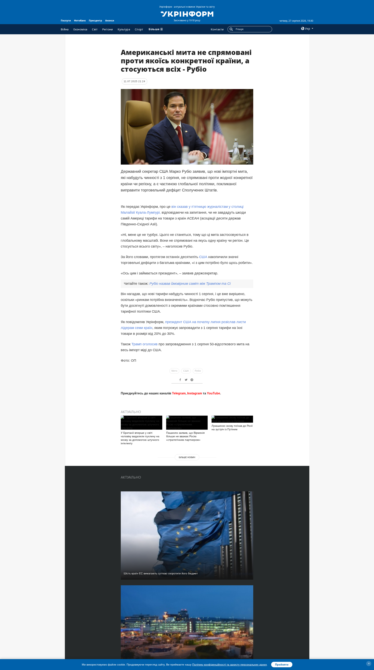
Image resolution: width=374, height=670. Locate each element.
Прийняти (281, 664)
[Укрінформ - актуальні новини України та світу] (187, 13)
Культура (124, 29)
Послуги (66, 20)
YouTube (213, 449)
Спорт (139, 29)
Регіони (107, 29)
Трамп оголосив (144, 344)
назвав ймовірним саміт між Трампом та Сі (190, 284)
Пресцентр (95, 20)
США (203, 257)
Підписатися (160, 434)
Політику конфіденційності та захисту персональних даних (229, 664)
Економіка (80, 29)
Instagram (194, 449)
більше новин (187, 513)
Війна (65, 29)
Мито (174, 370)
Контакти (217, 29)
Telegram (179, 449)
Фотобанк (80, 20)
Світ (95, 29)
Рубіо (198, 370)
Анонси (109, 20)
